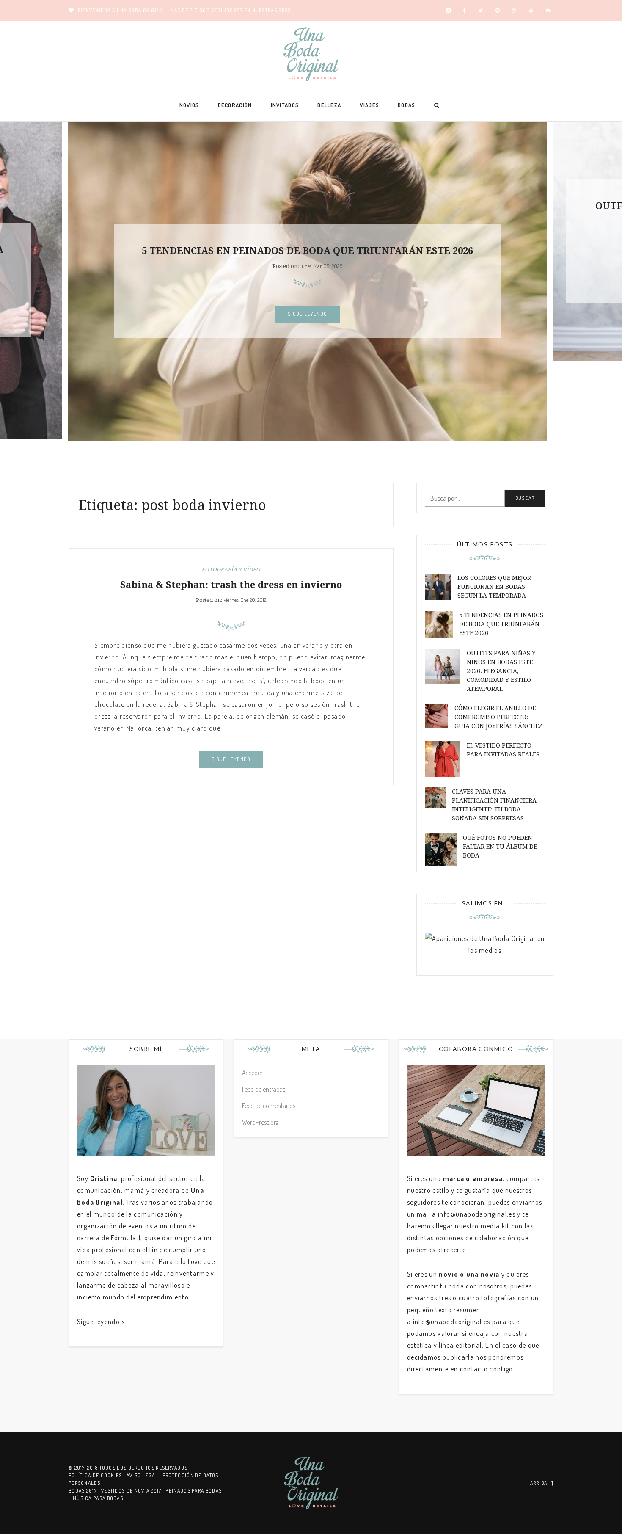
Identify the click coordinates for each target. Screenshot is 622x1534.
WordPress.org (260, 1122)
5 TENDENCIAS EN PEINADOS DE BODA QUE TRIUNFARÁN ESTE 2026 (307, 251)
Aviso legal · (144, 1475)
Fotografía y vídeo (231, 569)
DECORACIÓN (235, 105)
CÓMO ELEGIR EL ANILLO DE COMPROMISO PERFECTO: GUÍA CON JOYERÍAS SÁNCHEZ (498, 717)
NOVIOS (189, 105)
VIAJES (369, 105)
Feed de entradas (263, 1089)
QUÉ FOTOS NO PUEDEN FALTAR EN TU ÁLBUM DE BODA (500, 846)
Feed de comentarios (268, 1105)
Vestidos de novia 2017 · (133, 1490)
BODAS (407, 105)
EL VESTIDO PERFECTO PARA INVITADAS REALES (503, 750)
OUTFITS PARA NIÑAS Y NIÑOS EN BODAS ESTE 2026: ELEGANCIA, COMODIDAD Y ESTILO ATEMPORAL (501, 671)
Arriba (539, 1483)
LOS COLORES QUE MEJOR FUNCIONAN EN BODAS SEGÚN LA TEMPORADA (494, 586)
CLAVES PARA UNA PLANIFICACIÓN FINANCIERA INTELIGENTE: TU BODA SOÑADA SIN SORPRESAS (494, 805)
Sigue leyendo (307, 314)
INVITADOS (285, 105)
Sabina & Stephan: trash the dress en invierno (231, 584)
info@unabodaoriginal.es (476, 1214)
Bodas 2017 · (85, 1490)
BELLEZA (329, 105)
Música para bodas (98, 1498)
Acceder (252, 1072)
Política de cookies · (98, 1475)
